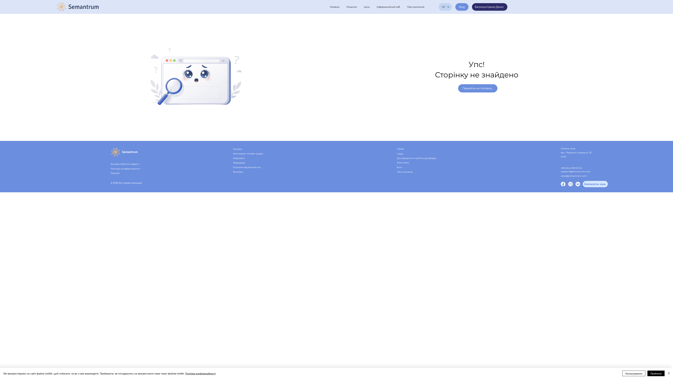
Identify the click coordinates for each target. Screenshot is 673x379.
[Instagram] (570, 184)
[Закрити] (669, 373)
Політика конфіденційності (200, 373)
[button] (352, 6)
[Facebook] (563, 184)
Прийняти (656, 373)
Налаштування (633, 373)
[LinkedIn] (578, 184)
